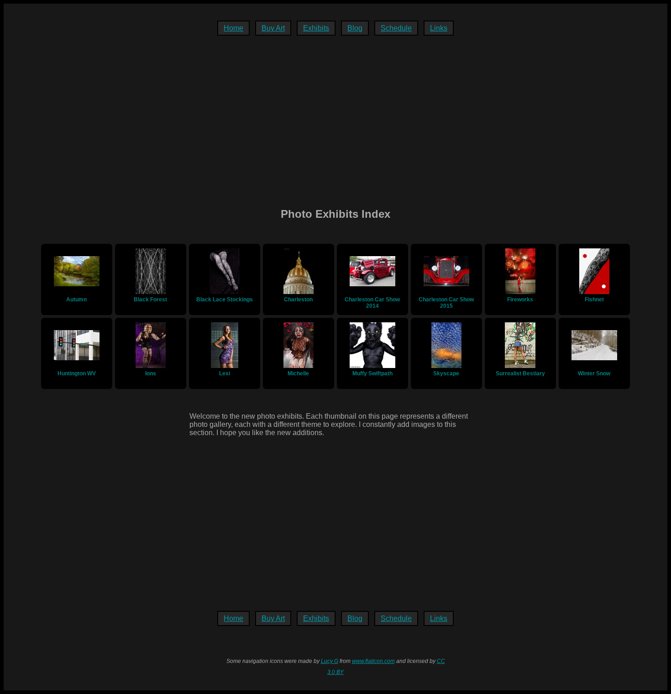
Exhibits (316, 28)
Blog (354, 28)
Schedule (396, 28)
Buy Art (273, 28)
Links (438, 28)
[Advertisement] (335, 124)
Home (233, 28)
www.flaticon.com (373, 661)
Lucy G (329, 661)
